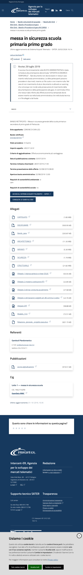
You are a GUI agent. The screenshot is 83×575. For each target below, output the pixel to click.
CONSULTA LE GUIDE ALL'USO (23, 199)
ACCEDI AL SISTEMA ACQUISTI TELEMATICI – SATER (31, 194)
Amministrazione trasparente (52, 500)
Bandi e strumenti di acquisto (29, 21)
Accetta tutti (35, 567)
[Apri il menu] (3, 10)
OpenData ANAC (18, 393)
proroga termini (16, 137)
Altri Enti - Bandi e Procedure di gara (24, 24)
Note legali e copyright (50, 505)
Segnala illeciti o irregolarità (52, 503)
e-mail (13, 485)
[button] (72, 10)
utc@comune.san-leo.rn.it (25, 345)
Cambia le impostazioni (53, 567)
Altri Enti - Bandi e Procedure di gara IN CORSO (28, 27)
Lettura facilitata (16, 55)
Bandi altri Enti (49, 21)
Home (12, 21)
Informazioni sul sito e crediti (52, 470)
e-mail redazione (54, 472)
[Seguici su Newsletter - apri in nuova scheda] (52, 10)
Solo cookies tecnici (18, 567)
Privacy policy (53, 559)
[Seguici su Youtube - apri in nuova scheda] (60, 10)
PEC (21, 485)
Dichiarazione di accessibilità (52, 510)
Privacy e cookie (48, 508)
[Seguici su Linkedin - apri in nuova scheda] (56, 10)
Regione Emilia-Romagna (16, 2)
